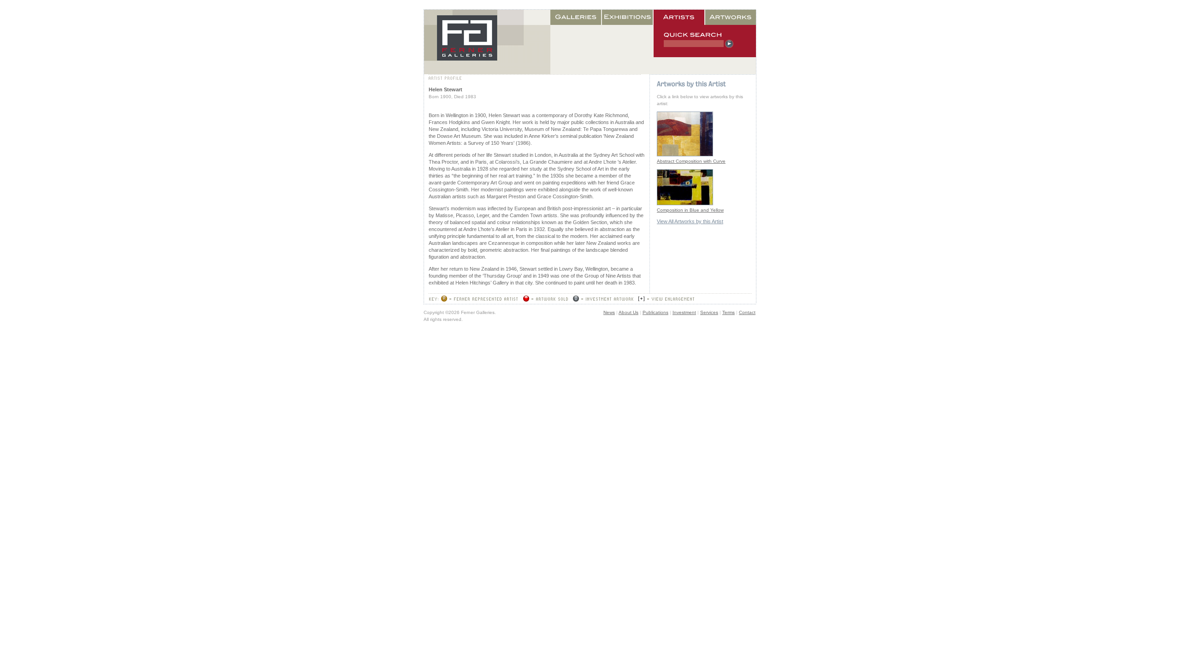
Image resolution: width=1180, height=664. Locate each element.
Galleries (576, 17)
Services (709, 312)
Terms (728, 312)
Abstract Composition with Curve (691, 161)
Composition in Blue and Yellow (690, 210)
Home (487, 42)
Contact (747, 312)
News (609, 312)
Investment (684, 312)
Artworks (730, 17)
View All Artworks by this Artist (690, 221)
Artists (679, 17)
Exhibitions (628, 17)
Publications (655, 312)
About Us (628, 312)
